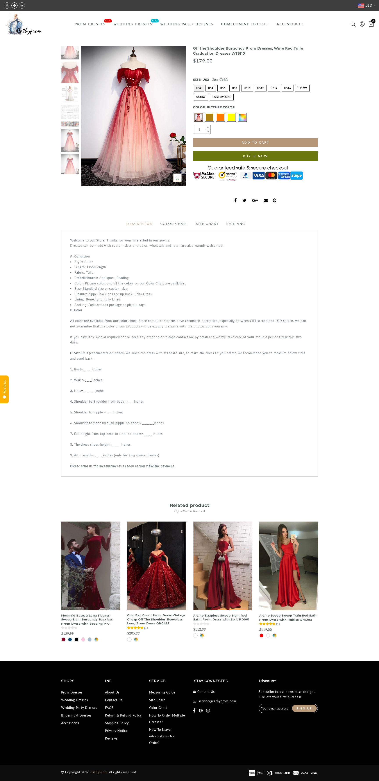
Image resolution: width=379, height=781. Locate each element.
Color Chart (174, 224)
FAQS (109, 708)
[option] (133, 116)
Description (139, 224)
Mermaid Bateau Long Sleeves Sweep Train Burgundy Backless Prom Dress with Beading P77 (87, 619)
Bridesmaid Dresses (76, 715)
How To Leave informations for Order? (162, 736)
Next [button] (172, 119)
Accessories (290, 24)
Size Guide (220, 80)
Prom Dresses (90, 24)
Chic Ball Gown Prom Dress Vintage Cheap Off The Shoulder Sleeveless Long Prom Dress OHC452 (156, 619)
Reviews (111, 738)
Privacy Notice (116, 731)
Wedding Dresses (133, 24)
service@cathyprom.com (217, 701)
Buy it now (255, 156)
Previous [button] (89, 119)
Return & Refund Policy (123, 715)
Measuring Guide (162, 692)
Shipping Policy (117, 723)
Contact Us (113, 700)
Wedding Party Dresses (186, 24)
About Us (112, 692)
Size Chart (207, 224)
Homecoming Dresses (245, 24)
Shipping (235, 224)
